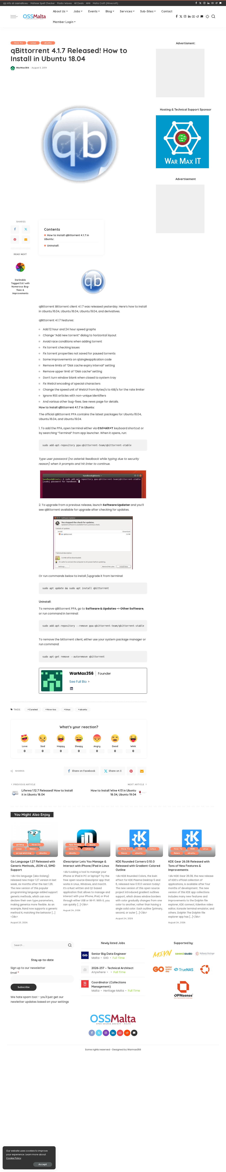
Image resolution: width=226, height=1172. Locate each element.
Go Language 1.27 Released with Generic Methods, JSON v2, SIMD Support (33, 865)
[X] (200, 3)
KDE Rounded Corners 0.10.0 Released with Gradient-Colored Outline (138, 865)
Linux (33, 43)
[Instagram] (204, 3)
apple (92, 844)
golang (20, 844)
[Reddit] (216, 3)
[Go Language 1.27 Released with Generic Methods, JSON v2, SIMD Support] (34, 839)
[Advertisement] (180, 73)
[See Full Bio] (89, 681)
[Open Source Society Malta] (34, 17)
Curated (33, 709)
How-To (18, 43)
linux (68, 709)
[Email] (26, 239)
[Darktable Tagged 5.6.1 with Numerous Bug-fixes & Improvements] (20, 267)
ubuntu (48, 43)
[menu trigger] (16, 16)
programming (23, 853)
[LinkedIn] (208, 3)
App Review (75, 844)
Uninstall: (53, 245)
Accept (42, 1164)
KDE (140, 849)
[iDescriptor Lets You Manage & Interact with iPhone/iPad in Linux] (87, 839)
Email (15, 973)
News (32, 849)
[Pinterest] (15, 239)
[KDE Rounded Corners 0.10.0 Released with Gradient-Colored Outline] (139, 839)
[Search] (213, 16)
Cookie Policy (13, 1158)
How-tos (51, 709)
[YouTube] (212, 3)
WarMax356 (22, 67)
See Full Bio (78, 681)
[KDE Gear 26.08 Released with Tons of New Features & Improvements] (192, 839)
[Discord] (220, 3)
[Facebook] (196, 3)
